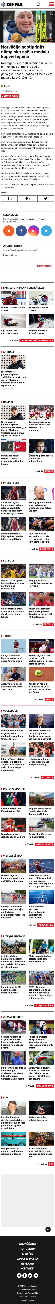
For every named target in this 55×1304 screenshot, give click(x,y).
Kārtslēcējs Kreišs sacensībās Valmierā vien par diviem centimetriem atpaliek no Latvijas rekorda (41, 881)
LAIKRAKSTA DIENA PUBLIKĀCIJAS (24, 287)
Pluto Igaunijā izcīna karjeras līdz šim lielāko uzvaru (40, 959)
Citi (5, 1097)
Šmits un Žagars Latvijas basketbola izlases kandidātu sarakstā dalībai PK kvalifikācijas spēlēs (12, 508)
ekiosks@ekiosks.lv (27, 1300)
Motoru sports (14, 788)
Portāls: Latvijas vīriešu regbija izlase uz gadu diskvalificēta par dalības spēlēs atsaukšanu (13, 1123)
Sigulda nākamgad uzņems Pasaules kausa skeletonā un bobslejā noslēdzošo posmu (12, 1042)
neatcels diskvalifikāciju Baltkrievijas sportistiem (37, 912)
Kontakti (27, 1268)
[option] (27, 27)
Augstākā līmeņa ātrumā (38, 332)
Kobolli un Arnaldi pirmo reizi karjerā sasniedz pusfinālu (40, 688)
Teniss (7, 635)
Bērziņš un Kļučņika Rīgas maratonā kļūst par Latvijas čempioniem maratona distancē (13, 912)
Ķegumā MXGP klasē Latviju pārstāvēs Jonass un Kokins (40, 811)
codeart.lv (32, 1296)
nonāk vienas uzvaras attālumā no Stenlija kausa (12, 459)
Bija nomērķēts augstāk (9, 332)
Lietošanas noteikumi (28, 1290)
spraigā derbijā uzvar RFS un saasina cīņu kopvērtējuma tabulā (12, 612)
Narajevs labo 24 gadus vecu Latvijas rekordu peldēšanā (12, 1151)
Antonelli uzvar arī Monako (11, 810)
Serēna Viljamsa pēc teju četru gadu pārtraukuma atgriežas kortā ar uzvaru (41, 659)
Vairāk (15, 340)
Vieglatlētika (12, 855)
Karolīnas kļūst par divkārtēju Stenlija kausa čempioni (40, 426)
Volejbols (10, 710)
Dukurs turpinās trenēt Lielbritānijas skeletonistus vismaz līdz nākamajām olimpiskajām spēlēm (13, 1073)
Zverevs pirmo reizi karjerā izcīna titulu (11, 687)
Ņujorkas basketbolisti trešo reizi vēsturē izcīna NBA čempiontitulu (39, 537)
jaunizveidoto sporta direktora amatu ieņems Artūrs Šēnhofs (41, 506)
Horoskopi (28, 1248)
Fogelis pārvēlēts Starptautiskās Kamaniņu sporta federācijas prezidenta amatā (41, 1042)
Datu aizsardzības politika (27, 1293)
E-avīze (27, 1253)
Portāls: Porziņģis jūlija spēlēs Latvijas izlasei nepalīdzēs (12, 536)
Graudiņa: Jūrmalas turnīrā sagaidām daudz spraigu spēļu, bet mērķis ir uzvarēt (40, 734)
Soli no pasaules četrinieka (38, 1118)
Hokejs (8, 402)
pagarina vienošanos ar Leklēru (13, 835)
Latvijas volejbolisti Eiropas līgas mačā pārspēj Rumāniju (39, 762)
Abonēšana (27, 1243)
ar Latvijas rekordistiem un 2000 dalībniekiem (13, 878)
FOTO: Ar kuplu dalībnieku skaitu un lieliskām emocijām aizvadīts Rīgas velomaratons (41, 992)
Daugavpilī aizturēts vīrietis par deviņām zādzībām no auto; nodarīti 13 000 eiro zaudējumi (40, 1073)
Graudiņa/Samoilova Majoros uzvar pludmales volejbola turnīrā (12, 734)
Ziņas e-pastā (27, 1258)
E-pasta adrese (10, 255)
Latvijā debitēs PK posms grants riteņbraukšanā (11, 990)
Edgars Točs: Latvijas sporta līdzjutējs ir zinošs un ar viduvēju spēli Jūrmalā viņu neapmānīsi (12, 764)
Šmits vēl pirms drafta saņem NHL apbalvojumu (41, 458)
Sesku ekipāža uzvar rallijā (40, 835)
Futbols (9, 560)
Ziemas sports (10, 96)
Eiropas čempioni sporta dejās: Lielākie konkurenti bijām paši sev (40, 1152)
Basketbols (11, 482)
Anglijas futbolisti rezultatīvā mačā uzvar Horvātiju (41, 583)
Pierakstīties (44, 266)
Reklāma (27, 1263)
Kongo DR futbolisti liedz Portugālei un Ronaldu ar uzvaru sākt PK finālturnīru (41, 612)
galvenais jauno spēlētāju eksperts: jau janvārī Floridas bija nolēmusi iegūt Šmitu (13, 378)
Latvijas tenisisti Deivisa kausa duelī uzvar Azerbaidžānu (12, 658)
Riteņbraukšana (14, 936)
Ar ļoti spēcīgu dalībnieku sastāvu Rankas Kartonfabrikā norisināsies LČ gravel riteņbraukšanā (13, 961)
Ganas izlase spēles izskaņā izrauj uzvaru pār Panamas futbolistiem (12, 584)
